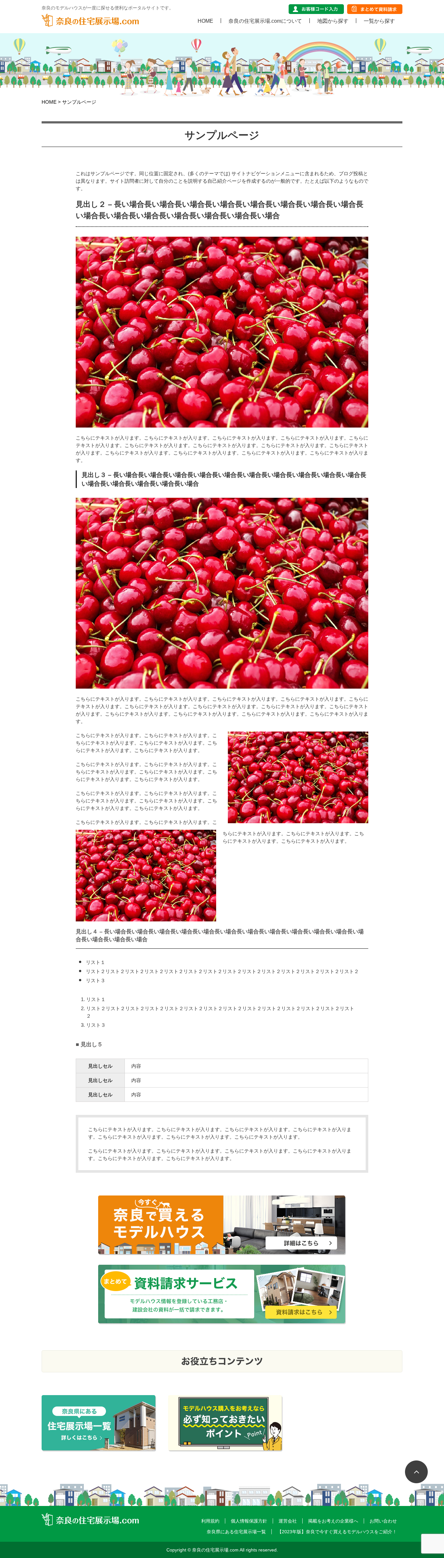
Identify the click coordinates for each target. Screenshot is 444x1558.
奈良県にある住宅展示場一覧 (236, 1531)
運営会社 (288, 1521)
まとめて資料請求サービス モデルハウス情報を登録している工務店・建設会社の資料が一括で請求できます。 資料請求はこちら (222, 1294)
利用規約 (210, 1521)
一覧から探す (379, 20)
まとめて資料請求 (374, 9)
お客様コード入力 (316, 9)
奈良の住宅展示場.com (90, 20)
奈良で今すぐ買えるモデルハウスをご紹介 (222, 1225)
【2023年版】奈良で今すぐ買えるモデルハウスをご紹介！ (337, 1531)
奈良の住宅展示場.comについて (265, 20)
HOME (205, 20)
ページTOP (421, 1476)
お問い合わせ (383, 1521)
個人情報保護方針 (249, 1521)
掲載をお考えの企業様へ (333, 1521)
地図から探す (332, 20)
